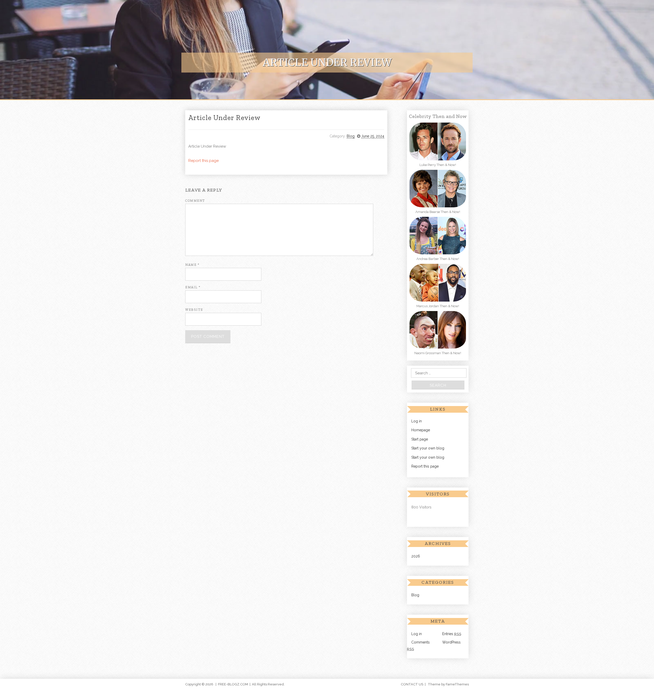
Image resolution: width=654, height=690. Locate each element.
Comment (195, 201)
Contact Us (412, 684)
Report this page (203, 160)
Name (192, 265)
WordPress (451, 642)
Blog (351, 136)
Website (194, 310)
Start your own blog (427, 448)
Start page (419, 439)
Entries (451, 634)
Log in (416, 421)
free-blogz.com (233, 684)
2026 (415, 556)
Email (193, 287)
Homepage (420, 430)
